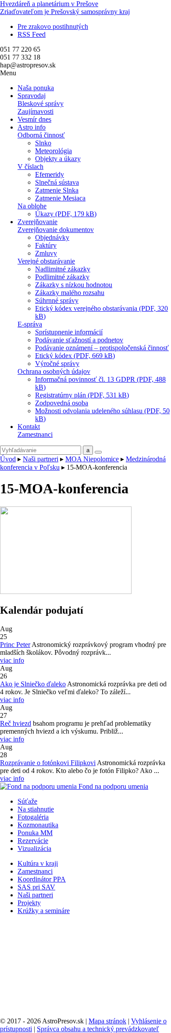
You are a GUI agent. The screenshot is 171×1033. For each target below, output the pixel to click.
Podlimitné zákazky (62, 277)
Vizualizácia (34, 848)
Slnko (43, 143)
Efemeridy (49, 174)
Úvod (8, 459)
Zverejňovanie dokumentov (56, 229)
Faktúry (46, 245)
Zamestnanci (35, 434)
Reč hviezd (15, 723)
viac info (12, 660)
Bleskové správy (41, 103)
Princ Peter (15, 644)
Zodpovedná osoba (61, 403)
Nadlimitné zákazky (62, 269)
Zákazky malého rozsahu (69, 292)
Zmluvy (46, 253)
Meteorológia (53, 151)
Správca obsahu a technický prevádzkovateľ (98, 1029)
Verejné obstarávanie (46, 261)
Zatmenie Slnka (56, 190)
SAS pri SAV (36, 887)
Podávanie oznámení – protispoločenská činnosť (102, 347)
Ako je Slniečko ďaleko (33, 684)
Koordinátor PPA (42, 879)
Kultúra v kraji (38, 863)
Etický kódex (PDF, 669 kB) (75, 355)
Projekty (29, 903)
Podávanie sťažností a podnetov (79, 340)
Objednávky (52, 237)
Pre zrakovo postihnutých (53, 26)
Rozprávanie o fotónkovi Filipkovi (48, 762)
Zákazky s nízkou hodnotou (73, 284)
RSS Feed (32, 34)
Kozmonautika (38, 825)
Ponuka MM (35, 832)
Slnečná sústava (57, 182)
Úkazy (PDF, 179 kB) (65, 214)
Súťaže (27, 801)
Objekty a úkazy (58, 158)
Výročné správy (57, 363)
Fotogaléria (33, 817)
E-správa (30, 324)
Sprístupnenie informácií (69, 332)
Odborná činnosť (41, 135)
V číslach (30, 166)
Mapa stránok (107, 1021)
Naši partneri (40, 459)
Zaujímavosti (35, 111)
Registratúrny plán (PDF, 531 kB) (82, 395)
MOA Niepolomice (92, 459)
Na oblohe (32, 206)
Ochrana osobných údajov (54, 371)
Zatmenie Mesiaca (60, 198)
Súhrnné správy (56, 300)
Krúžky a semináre (44, 910)
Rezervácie (33, 840)
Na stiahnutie (36, 809)
